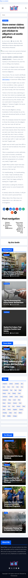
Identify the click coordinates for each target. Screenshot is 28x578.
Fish (6, 513)
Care (8, 387)
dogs (20, 390)
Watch (20, 412)
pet (16, 45)
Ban (22, 383)
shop (4, 47)
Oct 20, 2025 (15, 304)
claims (16, 43)
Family (4, 393)
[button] (24, 359)
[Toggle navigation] (2, 8)
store (8, 47)
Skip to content (4, 1)
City (22, 387)
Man (19, 399)
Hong (21, 396)
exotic (21, 43)
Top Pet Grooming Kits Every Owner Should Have (13, 301)
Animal (10, 383)
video (10, 412)
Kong (10, 399)
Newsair (22, 573)
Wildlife (9, 416)
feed (4, 45)
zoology (15, 416)
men (8, 45)
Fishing (14, 393)
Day (11, 390)
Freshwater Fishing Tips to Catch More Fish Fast (13, 529)
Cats (17, 387)
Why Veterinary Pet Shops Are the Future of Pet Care (14, 273)
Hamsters (5, 396)
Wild (4, 416)
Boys (4, 387)
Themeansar (14, 575)
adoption (5, 383)
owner (12, 45)
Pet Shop (5, 20)
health (11, 396)
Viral (15, 412)
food (19, 393)
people (4, 406)
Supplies (15, 409)
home (16, 396)
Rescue (18, 406)
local (14, 399)
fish (9, 393)
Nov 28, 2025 (15, 276)
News (4, 403)
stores (9, 409)
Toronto (21, 409)
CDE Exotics (5, 79)
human (4, 399)
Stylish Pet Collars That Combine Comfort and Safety (12, 329)
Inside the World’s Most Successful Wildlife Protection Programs (13, 504)
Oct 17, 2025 (15, 333)
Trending (5, 412)
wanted (13, 47)
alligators (5, 43)
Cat (13, 387)
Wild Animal (8, 488)
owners (15, 403)
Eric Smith (7, 41)
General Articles (9, 440)
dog (15, 390)
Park (20, 403)
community (5, 390)
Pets (13, 406)
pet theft (20, 45)
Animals (17, 383)
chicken (11, 43)
